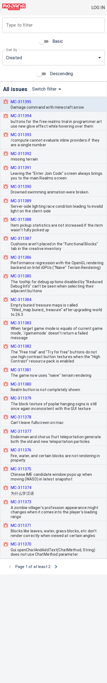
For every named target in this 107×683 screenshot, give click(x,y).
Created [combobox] (14, 57)
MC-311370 (21, 544)
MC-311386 (21, 257)
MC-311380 (21, 384)
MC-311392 (21, 153)
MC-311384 (21, 299)
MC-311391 (21, 167)
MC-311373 (21, 502)
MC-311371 (21, 525)
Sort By (11, 50)
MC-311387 (21, 238)
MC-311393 (21, 135)
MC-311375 (21, 469)
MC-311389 (21, 201)
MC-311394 (21, 116)
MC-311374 (21, 487)
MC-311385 (21, 276)
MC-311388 (21, 219)
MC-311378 (21, 417)
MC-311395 (21, 102)
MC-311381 (21, 370)
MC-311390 (21, 186)
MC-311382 (21, 346)
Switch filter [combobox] (44, 89)
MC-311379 (21, 398)
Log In (98, 7)
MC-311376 (21, 450)
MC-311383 (21, 323)
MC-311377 (21, 431)
